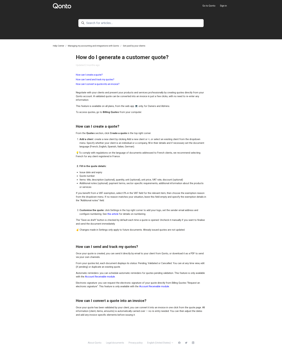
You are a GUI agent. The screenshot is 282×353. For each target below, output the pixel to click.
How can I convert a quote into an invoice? (97, 84)
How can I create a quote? (89, 74)
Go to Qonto (209, 5)
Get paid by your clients (134, 46)
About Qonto (95, 342)
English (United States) (159, 342)
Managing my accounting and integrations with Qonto (93, 46)
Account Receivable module (100, 276)
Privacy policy (136, 342)
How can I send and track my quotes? (95, 79)
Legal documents (115, 342)
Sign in (223, 5)
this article (112, 213)
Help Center (58, 46)
